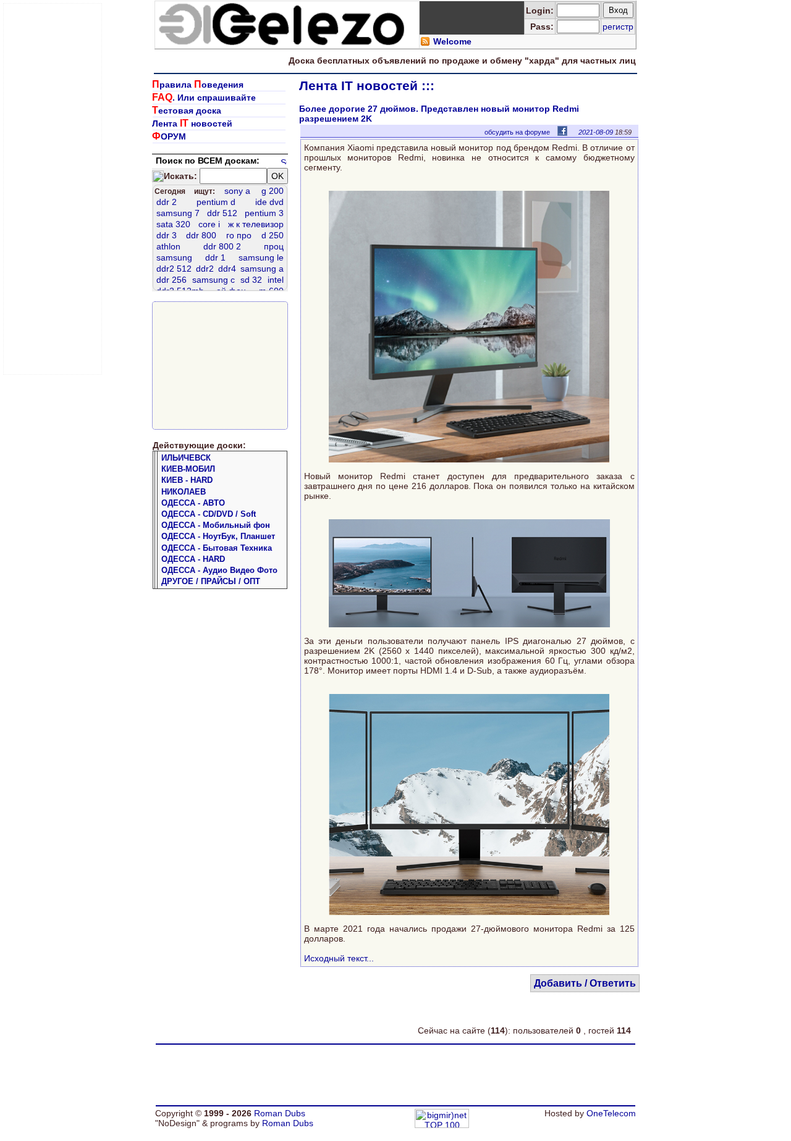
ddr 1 (215, 257)
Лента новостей (192, 123)
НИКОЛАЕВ (183, 491)
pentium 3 (264, 213)
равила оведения (197, 85)
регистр (618, 26)
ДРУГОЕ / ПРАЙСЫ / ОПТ (210, 581)
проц (274, 246)
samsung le (261, 257)
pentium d (216, 202)
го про (239, 235)
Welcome (452, 41)
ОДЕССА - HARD (193, 559)
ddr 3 (166, 235)
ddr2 (205, 269)
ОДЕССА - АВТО (193, 503)
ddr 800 (201, 235)
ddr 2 (166, 202)
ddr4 (227, 269)
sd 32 (251, 280)
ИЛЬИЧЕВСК (186, 457)
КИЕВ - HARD (187, 480)
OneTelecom (611, 1113)
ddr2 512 (174, 269)
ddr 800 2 (222, 246)
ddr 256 (171, 280)
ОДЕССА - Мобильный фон (215, 525)
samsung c (213, 280)
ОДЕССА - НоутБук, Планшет (218, 536)
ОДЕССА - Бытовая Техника (216, 548)
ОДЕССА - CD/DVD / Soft (208, 514)
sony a (237, 191)
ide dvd (269, 202)
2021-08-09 (595, 132)
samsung (174, 257)
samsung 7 (178, 213)
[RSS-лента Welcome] (425, 43)
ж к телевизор (256, 224)
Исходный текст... (339, 958)
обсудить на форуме (517, 132)
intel (276, 280)
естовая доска (186, 110)
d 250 (272, 235)
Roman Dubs (279, 1113)
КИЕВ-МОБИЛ (188, 469)
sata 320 (173, 224)
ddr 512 (222, 213)
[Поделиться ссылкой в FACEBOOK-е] (562, 130)
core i (209, 224)
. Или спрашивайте (204, 97)
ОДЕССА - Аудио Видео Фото (219, 570)
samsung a (262, 269)
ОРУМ (169, 136)
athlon (168, 246)
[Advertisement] (53, 189)
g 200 (272, 191)
